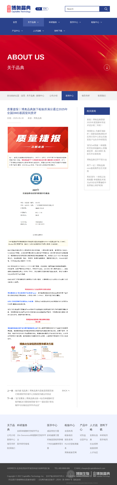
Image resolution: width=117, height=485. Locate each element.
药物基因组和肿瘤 (55, 439)
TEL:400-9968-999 (62, 468)
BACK (65, 390)
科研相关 (104, 435)
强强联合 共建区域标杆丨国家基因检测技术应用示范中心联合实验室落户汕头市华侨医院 (97, 135)
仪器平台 (84, 439)
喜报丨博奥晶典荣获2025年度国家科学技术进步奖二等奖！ (96, 122)
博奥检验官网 (71, 452)
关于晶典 (31, 96)
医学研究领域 (23, 444)
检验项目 (69, 435)
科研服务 (22, 425)
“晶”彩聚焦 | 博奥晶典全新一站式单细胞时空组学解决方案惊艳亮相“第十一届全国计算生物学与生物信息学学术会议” (30, 401)
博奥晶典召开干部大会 (97, 159)
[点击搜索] (104, 9)
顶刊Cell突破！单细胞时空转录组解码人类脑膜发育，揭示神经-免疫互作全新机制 (97, 149)
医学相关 (104, 439)
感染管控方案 (53, 431)
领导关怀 (86, 96)
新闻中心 (40, 96)
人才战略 (94, 427)
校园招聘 (94, 448)
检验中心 (70, 425)
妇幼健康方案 (53, 435)
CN (38, 9)
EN (45, 9)
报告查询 (69, 439)
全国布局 (69, 431)
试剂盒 (83, 435)
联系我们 (102, 96)
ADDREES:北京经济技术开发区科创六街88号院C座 (28, 468)
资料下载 (104, 427)
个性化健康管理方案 (55, 446)
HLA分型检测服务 (71, 446)
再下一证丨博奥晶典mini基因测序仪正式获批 (97, 168)
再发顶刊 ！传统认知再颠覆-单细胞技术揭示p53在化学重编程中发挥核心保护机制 (96, 181)
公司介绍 (54, 96)
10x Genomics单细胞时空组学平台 (31, 437)
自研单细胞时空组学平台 (28, 431)
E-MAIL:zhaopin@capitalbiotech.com (89, 468)
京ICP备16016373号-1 (55, 476)
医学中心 (52, 425)
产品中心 (84, 427)
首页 (23, 96)
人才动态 (94, 452)
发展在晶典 (94, 437)
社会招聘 (94, 444)
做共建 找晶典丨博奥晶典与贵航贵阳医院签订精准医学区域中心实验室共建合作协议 (30, 392)
